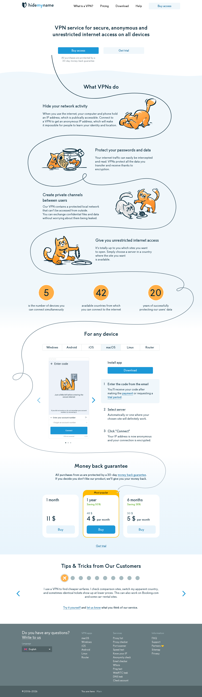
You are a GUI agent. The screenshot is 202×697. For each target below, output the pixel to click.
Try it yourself (72, 607)
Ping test (117, 668)
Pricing (104, 6)
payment (127, 393)
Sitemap (156, 649)
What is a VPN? (83, 6)
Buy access (164, 6)
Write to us (31, 637)
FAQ (154, 638)
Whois (116, 665)
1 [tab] (65, 442)
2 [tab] (68, 442)
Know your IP (120, 653)
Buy (60, 529)
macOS (85, 638)
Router (85, 657)
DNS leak (118, 676)
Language (26, 643)
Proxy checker (120, 641)
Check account (120, 680)
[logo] (38, 5)
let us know (94, 607)
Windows (86, 641)
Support (156, 641)
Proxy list (118, 638)
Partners (156, 645)
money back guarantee (132, 475)
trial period (114, 397)
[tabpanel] (68, 398)
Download (122, 6)
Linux (84, 653)
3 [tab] (70, 442)
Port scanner (119, 645)
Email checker (120, 661)
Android (85, 649)
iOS (83, 645)
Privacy (156, 653)
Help (139, 6)
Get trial (123, 50)
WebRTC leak (120, 672)
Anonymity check (122, 657)
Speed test (118, 649)
